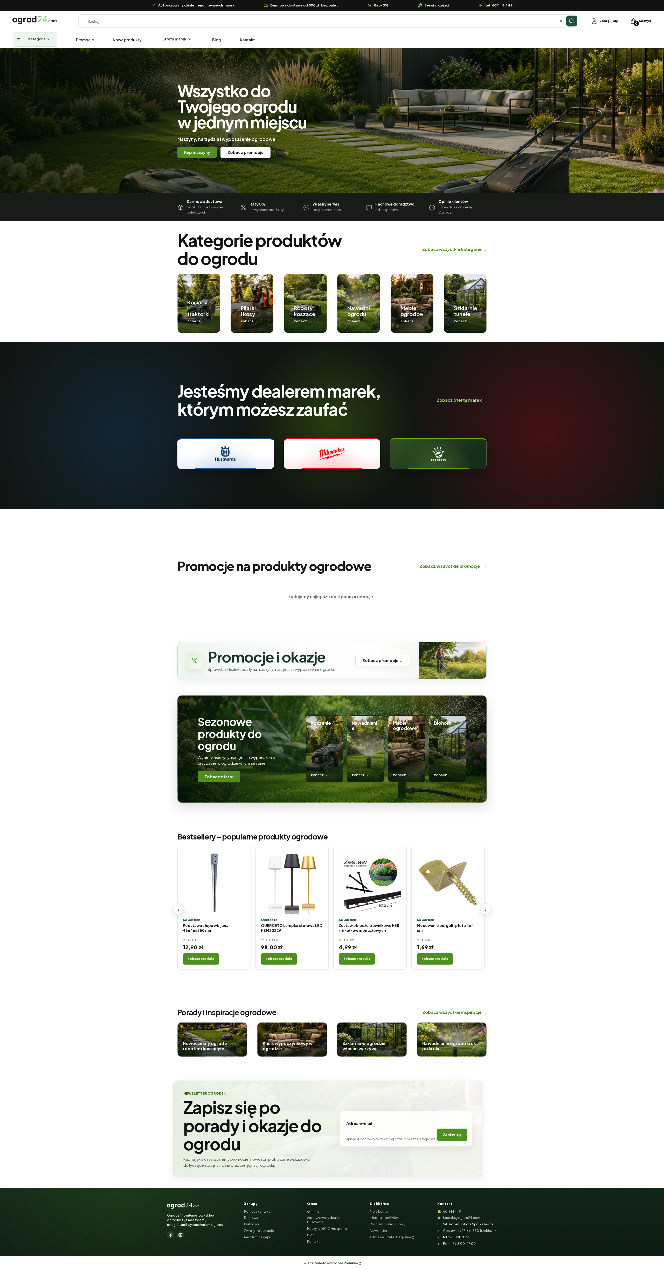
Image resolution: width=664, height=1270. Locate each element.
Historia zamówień (384, 1218)
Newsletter (378, 1231)
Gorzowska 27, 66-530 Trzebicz (468, 1231)
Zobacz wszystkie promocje (453, 566)
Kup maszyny (197, 152)
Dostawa (251, 1218)
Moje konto (379, 1211)
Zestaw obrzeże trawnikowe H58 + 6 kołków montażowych (369, 928)
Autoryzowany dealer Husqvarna (323, 1220)
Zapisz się (452, 1134)
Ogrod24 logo (34, 20)
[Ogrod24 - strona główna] (183, 1206)
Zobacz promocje (245, 152)
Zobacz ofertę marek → (462, 400)
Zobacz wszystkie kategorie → (454, 249)
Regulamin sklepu (257, 1237)
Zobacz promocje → (382, 660)
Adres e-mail (359, 1123)
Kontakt (313, 1242)
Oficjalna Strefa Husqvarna (390, 1237)
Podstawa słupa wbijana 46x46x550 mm (206, 928)
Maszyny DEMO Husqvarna (327, 1229)
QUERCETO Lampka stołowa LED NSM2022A (291, 928)
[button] (571, 21)
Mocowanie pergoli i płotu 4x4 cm (445, 928)
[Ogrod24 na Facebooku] (170, 1235)
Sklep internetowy (330, 1263)
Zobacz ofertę (218, 776)
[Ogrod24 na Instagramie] (180, 1235)
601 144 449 (452, 1211)
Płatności (251, 1224)
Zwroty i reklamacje (259, 1231)
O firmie (313, 1211)
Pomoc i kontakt (257, 1211)
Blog (311, 1235)
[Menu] (35, 39)
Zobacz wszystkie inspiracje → (455, 1012)
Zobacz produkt (201, 959)
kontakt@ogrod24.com (461, 1218)
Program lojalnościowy (387, 1224)
